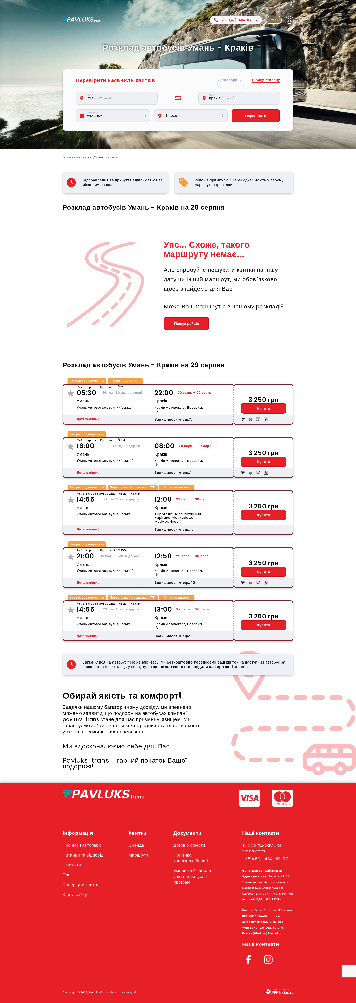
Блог (67, 875)
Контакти (72, 865)
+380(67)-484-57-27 (239, 19)
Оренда (136, 845)
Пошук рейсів (186, 324)
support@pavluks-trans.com (263, 848)
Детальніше (87, 419)
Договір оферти (189, 845)
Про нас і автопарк (82, 845)
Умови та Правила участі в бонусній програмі (192, 876)
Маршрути (139, 855)
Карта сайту (75, 894)
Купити (263, 408)
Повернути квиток (81, 885)
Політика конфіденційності (190, 858)
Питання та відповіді (83, 855)
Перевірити (255, 116)
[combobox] (119, 98)
